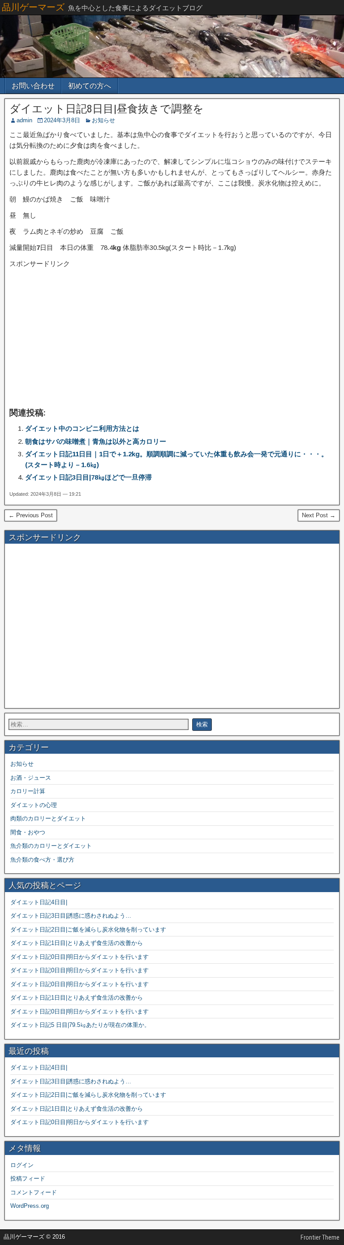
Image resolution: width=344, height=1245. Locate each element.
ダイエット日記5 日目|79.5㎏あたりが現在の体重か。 (80, 1025)
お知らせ (103, 120)
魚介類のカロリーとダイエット (51, 845)
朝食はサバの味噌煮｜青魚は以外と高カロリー (95, 441)
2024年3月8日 (62, 120)
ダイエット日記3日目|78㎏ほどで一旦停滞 (88, 477)
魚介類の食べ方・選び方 (42, 859)
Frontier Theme (320, 1237)
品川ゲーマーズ (33, 7)
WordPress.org (29, 1205)
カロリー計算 (27, 791)
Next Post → (318, 515)
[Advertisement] (172, 337)
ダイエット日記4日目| (38, 902)
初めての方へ (89, 86)
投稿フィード (27, 1178)
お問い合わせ (33, 86)
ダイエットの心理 (33, 805)
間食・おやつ (27, 832)
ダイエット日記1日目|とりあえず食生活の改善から (76, 943)
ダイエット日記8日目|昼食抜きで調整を (106, 109)
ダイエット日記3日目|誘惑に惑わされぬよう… (70, 915)
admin (24, 120)
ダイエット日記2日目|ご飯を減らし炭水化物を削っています (88, 929)
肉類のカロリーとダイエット (48, 818)
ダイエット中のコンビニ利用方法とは (82, 428)
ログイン (22, 1165)
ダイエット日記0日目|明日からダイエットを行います (79, 956)
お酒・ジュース (30, 777)
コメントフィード (33, 1192)
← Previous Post (31, 515)
